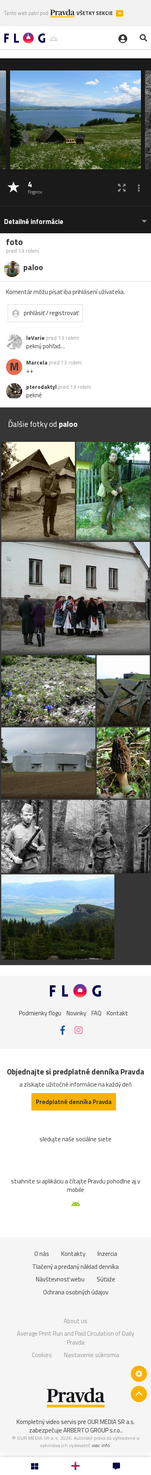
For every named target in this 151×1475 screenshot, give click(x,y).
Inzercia (107, 1253)
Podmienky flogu (40, 1012)
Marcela (37, 362)
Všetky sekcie (95, 13)
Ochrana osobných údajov (75, 1292)
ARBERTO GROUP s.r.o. (92, 1430)
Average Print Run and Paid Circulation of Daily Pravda (75, 1338)
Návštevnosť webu (60, 1279)
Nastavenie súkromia (91, 1355)
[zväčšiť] (122, 188)
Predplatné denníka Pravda (74, 1101)
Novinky (76, 1012)
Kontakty (73, 1253)
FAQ (96, 1012)
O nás (41, 1253)
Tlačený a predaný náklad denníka (75, 1266)
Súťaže (106, 1279)
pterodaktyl (41, 387)
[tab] (75, 218)
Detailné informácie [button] (33, 222)
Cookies (42, 1355)
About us (75, 1321)
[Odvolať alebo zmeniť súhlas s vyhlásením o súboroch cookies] (139, 1374)
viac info (101, 1445)
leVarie (35, 338)
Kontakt (117, 1012)
